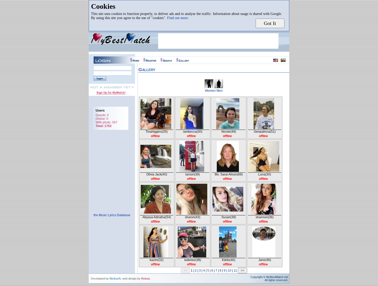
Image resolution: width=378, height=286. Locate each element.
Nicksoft (115, 278)
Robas (145, 278)
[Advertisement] (218, 41)
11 (235, 270)
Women (210, 90)
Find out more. (178, 18)
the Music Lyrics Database (112, 215)
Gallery (183, 60)
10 (229, 270)
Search (167, 60)
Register (151, 60)
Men (220, 90)
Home (135, 60)
